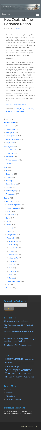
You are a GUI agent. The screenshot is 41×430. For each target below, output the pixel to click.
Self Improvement (12, 160)
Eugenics (9, 177)
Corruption (9, 174)
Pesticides (17, 28)
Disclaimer (9, 393)
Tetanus (12, 278)
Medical (8, 225)
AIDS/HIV (12, 245)
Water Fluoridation (14, 281)
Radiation (9, 288)
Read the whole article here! (16, 105)
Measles (12, 261)
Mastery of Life (9, 147)
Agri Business (10, 201)
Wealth (8, 163)
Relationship (10, 157)
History (8, 187)
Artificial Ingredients (14, 205)
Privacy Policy (10, 396)
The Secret (11, 153)
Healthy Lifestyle (10, 122)
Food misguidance (13, 208)
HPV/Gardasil (13, 255)
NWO (6, 167)
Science (7, 198)
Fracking (9, 180)
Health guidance (11, 136)
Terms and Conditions (13, 399)
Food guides (10, 132)
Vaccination (11, 238)
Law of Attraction (12, 150)
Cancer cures (10, 126)
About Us (7, 389)
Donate (9, 308)
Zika (8, 284)
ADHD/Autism (14, 241)
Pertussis (12, 264)
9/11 (7, 171)
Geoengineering (11, 184)
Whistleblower (11, 194)
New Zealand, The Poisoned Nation (18, 345)
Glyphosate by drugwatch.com (16, 321)
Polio (11, 268)
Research (12, 271)
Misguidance (11, 235)
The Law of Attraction (18, 373)
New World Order (27, 363)
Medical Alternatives (13, 139)
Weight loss (10, 142)
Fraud (8, 221)
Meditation (17, 363)
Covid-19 (10, 228)
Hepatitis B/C (13, 248)
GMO (9, 211)
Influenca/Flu (13, 258)
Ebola (9, 231)
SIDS (10, 275)
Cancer (8, 218)
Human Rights (11, 191)
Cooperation (10, 129)
